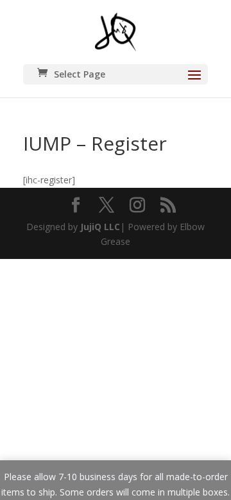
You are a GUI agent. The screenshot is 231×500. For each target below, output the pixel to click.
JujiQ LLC (100, 227)
